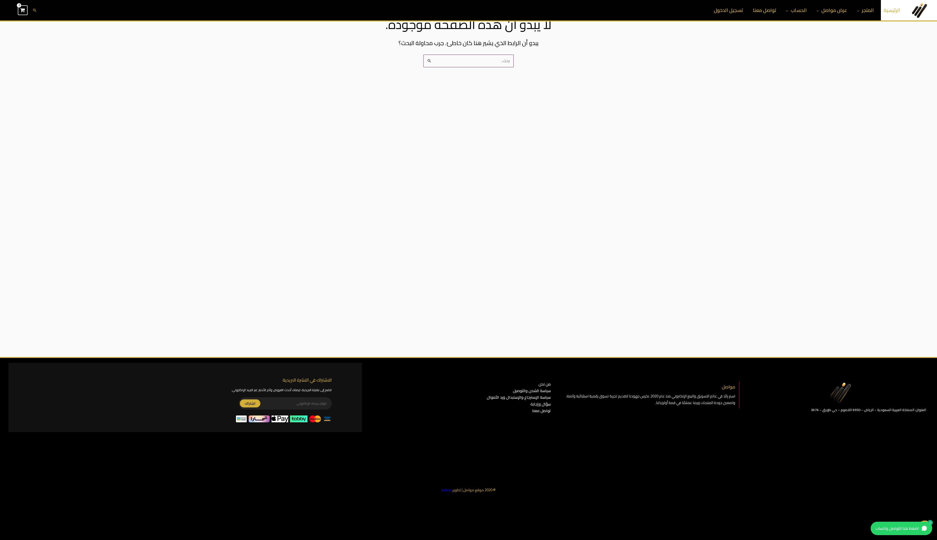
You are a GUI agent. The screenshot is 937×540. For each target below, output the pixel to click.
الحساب (799, 10)
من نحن (545, 384)
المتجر (868, 10)
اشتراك (250, 403)
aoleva (446, 490)
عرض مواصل (834, 10)
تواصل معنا (764, 10)
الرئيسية (892, 10)
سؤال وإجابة (540, 404)
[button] (34, 10)
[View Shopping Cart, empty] (23, 10)
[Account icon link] (11, 10)
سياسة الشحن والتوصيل (532, 390)
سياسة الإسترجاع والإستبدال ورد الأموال (519, 397)
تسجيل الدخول (728, 10)
